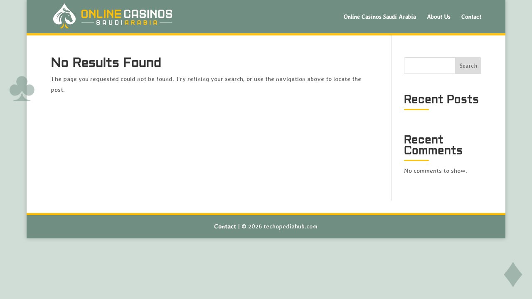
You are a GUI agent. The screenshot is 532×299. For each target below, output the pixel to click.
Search (468, 65)
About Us (439, 17)
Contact (471, 17)
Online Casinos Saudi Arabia (380, 17)
